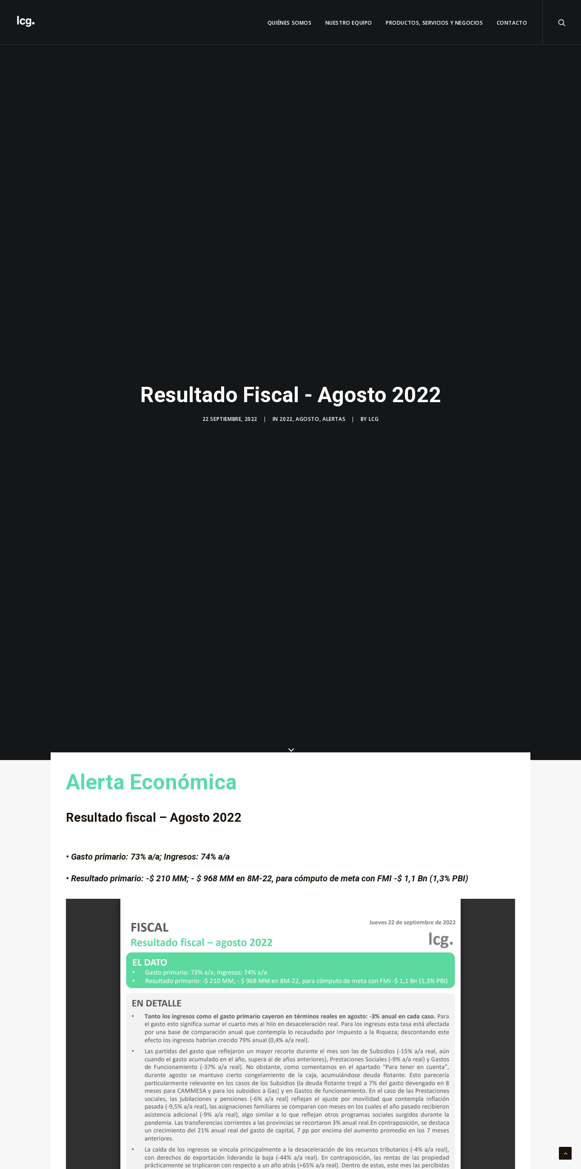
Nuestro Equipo (348, 22)
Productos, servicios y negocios (434, 22)
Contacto (512, 22)
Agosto (307, 419)
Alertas (333, 419)
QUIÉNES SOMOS (290, 22)
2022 (285, 419)
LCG (374, 419)
